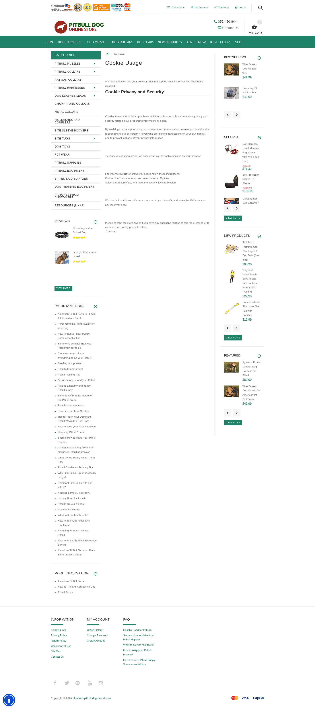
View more (63, 288)
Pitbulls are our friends (71, 503)
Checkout (223, 7)
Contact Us (230, 28)
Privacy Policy (59, 635)
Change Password (97, 635)
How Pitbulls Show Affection (74, 411)
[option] (76, 238)
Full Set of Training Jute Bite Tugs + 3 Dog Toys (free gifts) (250, 251)
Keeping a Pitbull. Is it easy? (74, 492)
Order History (94, 629)
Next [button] (236, 114)
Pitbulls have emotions (71, 405)
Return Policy (58, 640)
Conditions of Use (61, 645)
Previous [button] (227, 114)
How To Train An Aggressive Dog (76, 586)
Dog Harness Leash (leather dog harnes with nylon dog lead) (250, 152)
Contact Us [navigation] (178, 7)
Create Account (96, 640)
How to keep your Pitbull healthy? (77, 426)
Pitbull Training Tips (69, 374)
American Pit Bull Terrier (71, 581)
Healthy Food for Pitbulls (72, 498)
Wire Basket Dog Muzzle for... (249, 68)
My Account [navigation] (201, 7)
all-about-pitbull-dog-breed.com (92, 698)
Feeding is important (69, 363)
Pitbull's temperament (70, 368)
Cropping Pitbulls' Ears (71, 432)
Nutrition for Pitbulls (69, 509)
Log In (242, 7)
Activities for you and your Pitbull (76, 380)
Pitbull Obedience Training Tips (76, 467)
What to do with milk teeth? (73, 515)
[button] (259, 8)
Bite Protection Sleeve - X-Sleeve (250, 179)
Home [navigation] (107, 54)
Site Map (56, 651)
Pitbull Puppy (65, 592)
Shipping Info (58, 629)
